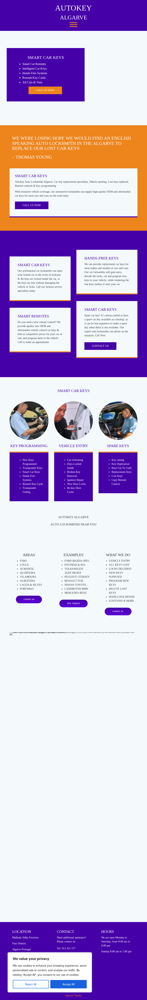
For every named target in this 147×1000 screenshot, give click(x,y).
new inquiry (73, 603)
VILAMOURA (28, 576)
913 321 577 (68, 948)
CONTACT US (100, 346)
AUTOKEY (73, 8)
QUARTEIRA (27, 572)
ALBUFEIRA (27, 580)
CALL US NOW (45, 90)
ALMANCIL (27, 568)
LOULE (24, 564)
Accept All (68, 984)
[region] (50, 972)
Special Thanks (73, 995)
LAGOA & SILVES (31, 584)
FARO (23, 560)
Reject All (30, 984)
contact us (29, 599)
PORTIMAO (27, 588)
